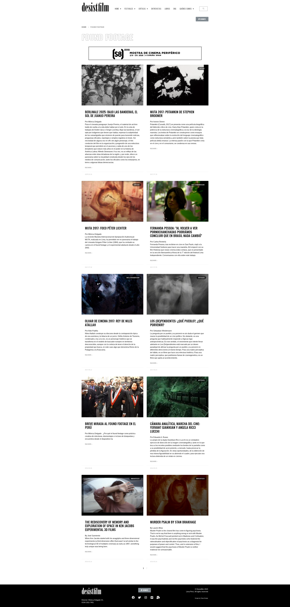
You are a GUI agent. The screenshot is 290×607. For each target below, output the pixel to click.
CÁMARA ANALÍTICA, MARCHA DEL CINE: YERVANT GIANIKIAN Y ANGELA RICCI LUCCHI (175, 427)
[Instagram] (146, 597)
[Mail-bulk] (158, 597)
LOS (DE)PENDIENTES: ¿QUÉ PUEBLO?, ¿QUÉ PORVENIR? (177, 323)
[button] (202, 19)
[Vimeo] (152, 597)
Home (84, 27)
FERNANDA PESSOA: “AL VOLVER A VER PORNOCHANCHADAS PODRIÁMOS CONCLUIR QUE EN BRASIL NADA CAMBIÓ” (176, 232)
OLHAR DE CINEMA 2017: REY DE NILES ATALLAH (108, 323)
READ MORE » (88, 167)
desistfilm (95, 9)
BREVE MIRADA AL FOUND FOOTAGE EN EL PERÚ (110, 425)
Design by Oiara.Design (201, 598)
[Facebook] (133, 597)
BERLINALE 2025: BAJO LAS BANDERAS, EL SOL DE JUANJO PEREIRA (111, 114)
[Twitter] (139, 597)
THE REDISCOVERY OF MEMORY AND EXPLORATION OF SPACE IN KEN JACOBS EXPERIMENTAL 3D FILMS (109, 526)
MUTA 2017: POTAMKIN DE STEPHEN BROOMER (172, 114)
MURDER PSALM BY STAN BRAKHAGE (173, 522)
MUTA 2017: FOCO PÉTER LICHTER (105, 228)
